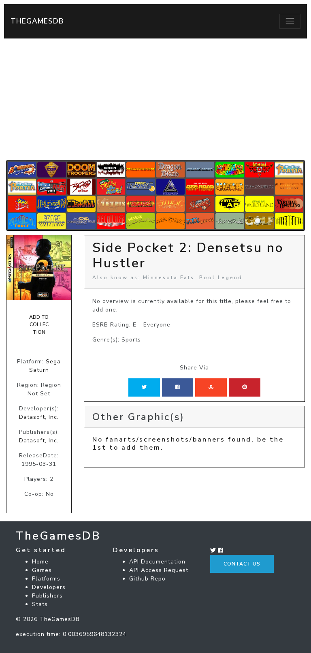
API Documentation (157, 562)
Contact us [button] (242, 564)
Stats (40, 604)
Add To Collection (39, 324)
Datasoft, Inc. (39, 417)
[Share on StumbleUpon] (211, 387)
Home (40, 562)
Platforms (46, 579)
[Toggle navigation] (289, 21)
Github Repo (147, 579)
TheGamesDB (37, 21)
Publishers (47, 596)
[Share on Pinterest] (244, 387)
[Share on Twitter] (144, 387)
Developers (49, 587)
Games (42, 570)
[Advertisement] (155, 99)
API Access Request (158, 570)
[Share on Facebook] (177, 387)
